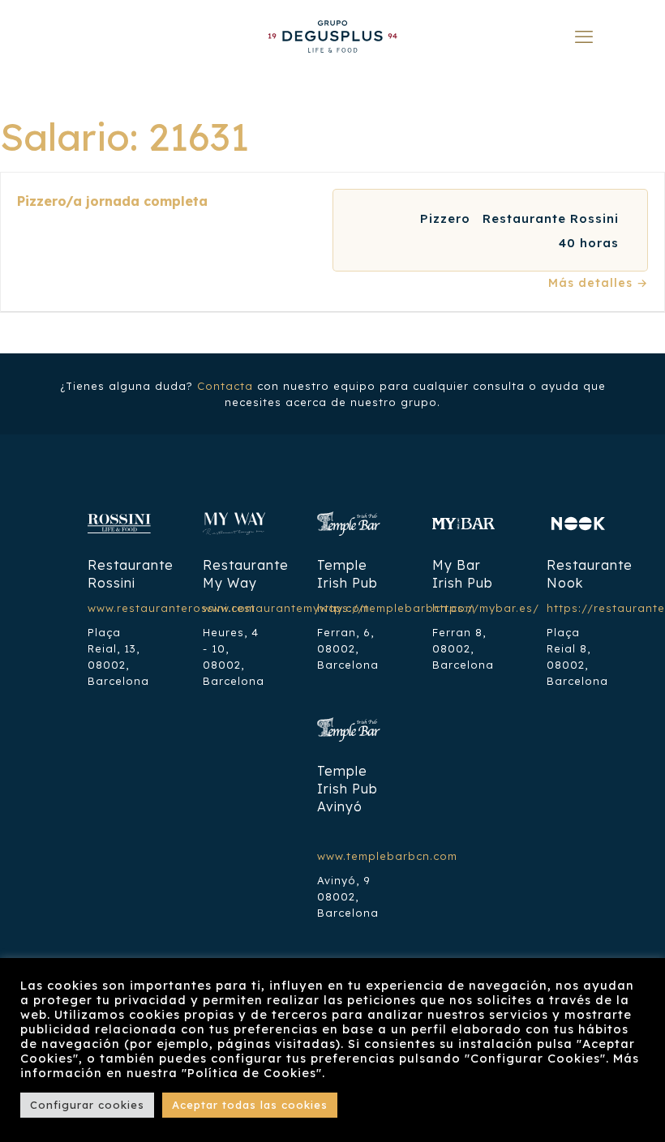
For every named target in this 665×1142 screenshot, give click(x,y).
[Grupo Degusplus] (332, 36)
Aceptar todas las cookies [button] (250, 1104)
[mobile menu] (584, 36)
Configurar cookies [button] (87, 1104)
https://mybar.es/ (485, 607)
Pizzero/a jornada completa (112, 201)
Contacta (225, 385)
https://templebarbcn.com (396, 607)
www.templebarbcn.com (387, 855)
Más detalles (592, 283)
